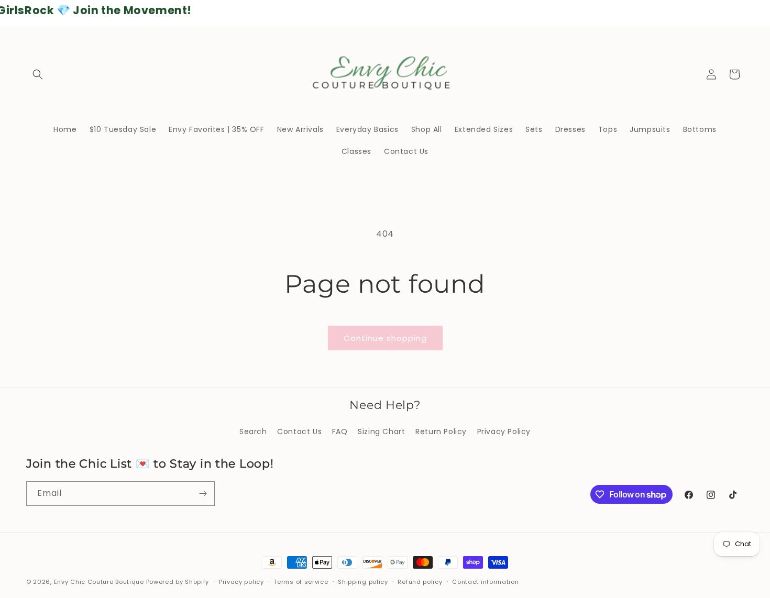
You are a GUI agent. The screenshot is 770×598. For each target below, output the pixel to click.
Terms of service (300, 582)
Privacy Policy (504, 431)
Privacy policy (241, 582)
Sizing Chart (381, 431)
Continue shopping (385, 338)
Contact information (485, 582)
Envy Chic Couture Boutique (99, 582)
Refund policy (420, 582)
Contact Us (299, 431)
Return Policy (441, 431)
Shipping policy (363, 582)
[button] (37, 74)
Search (253, 431)
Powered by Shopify (178, 582)
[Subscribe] (202, 493)
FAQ (340, 431)
